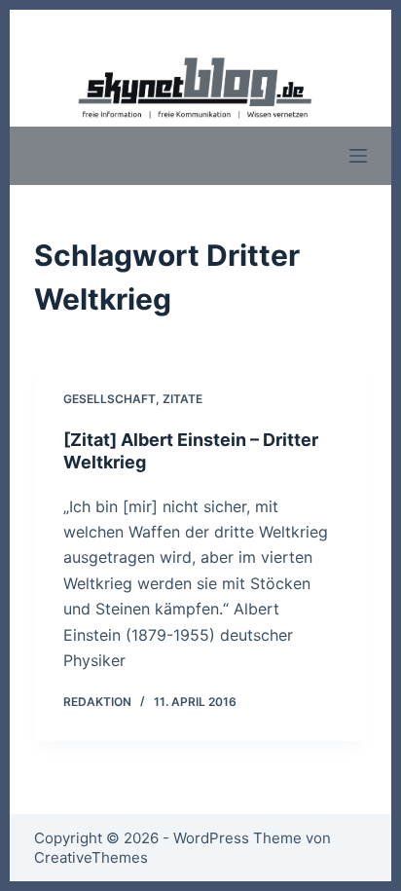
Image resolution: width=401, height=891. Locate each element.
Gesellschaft (109, 398)
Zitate (182, 398)
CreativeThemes (91, 857)
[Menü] (358, 156)
